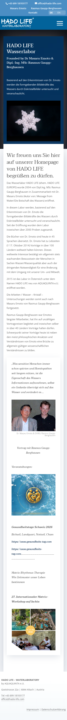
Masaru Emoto (18, 8)
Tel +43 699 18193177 (13, 695)
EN (58, 12)
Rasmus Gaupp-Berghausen (46, 8)
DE (51, 12)
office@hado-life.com (12, 699)
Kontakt (32, 12)
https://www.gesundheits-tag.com (32, 541)
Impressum (33, 709)
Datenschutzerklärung (53, 709)
